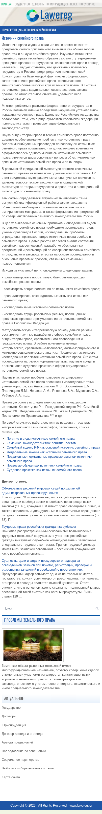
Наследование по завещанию (24, 751)
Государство (22, 4)
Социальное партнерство (20, 759)
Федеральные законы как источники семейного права (47, 452)
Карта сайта (11, 777)
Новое (73, 4)
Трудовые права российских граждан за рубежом (39, 526)
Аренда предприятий (17, 742)
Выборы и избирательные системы (28, 768)
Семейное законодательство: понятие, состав (41, 443)
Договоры (38, 4)
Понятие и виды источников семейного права (41, 438)
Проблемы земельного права (29, 620)
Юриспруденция (57, 4)
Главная (6, 4)
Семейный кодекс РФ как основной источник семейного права (53, 447)
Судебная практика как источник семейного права (44, 470)
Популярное (87, 4)
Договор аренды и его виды (22, 734)
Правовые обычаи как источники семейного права (44, 465)
